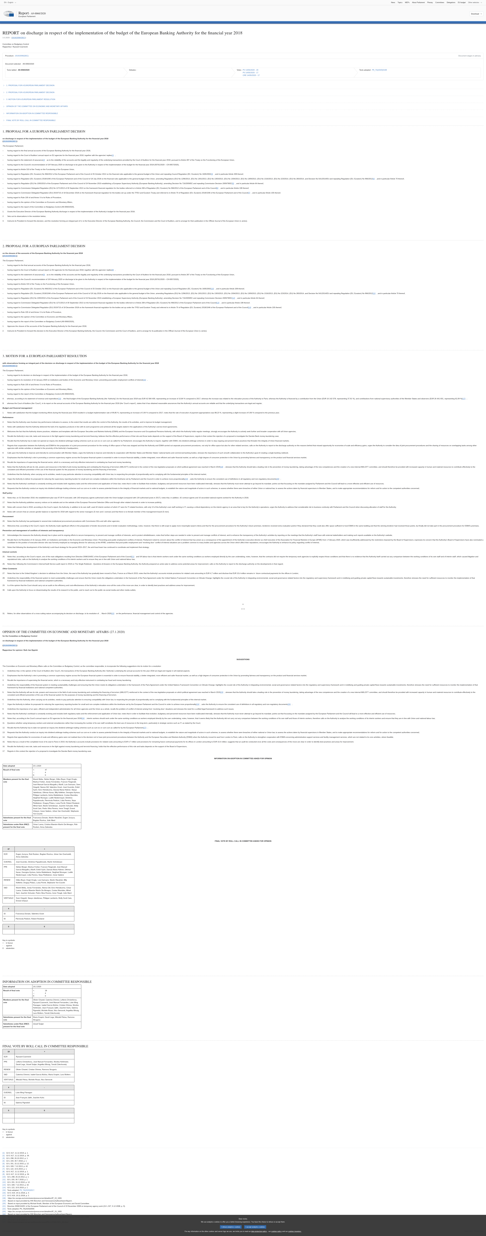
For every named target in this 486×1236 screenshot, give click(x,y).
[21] (4, 1206)
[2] (4, 1156)
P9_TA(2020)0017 (27, 1190)
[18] (4, 1198)
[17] (4, 1195)
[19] (4, 1201)
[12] (4, 1182)
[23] (4, 1211)
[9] (4, 1174)
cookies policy (276, 1231)
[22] (4, 1209)
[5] (4, 1164)
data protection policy (259, 1231)
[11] (4, 1179)
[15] (4, 1190)
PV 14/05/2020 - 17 (250, 73)
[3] (4, 1158)
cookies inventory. (294, 1231)
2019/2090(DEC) (18, 38)
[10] (4, 1177)
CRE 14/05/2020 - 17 (251, 75)
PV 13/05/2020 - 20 (250, 70)
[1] (4, 1153)
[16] (4, 1193)
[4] (4, 1161)
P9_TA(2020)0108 (379, 70)
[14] (4, 1187)
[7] (4, 1169)
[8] (4, 1172)
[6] (4, 1166)
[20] (4, 1203)
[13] (4, 1185)
